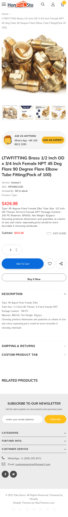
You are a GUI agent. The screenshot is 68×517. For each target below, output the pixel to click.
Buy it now (34, 279)
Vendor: (6, 182)
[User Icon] (53, 4)
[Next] (63, 64)
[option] (34, 64)
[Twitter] (13, 474)
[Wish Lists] (49, 263)
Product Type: (10, 195)
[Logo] (20, 4)
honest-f (16, 182)
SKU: (4, 186)
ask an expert (53, 140)
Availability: (8, 191)
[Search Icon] (42, 4)
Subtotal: (7, 232)
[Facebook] (5, 474)
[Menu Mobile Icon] (4, 4)
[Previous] (5, 64)
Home (5, 14)
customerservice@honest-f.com (32, 464)
